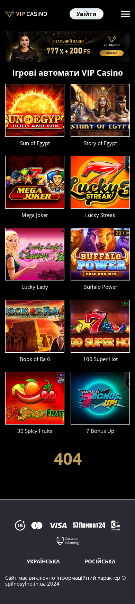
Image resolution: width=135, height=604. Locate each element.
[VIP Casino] (26, 14)
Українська (43, 561)
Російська (100, 561)
